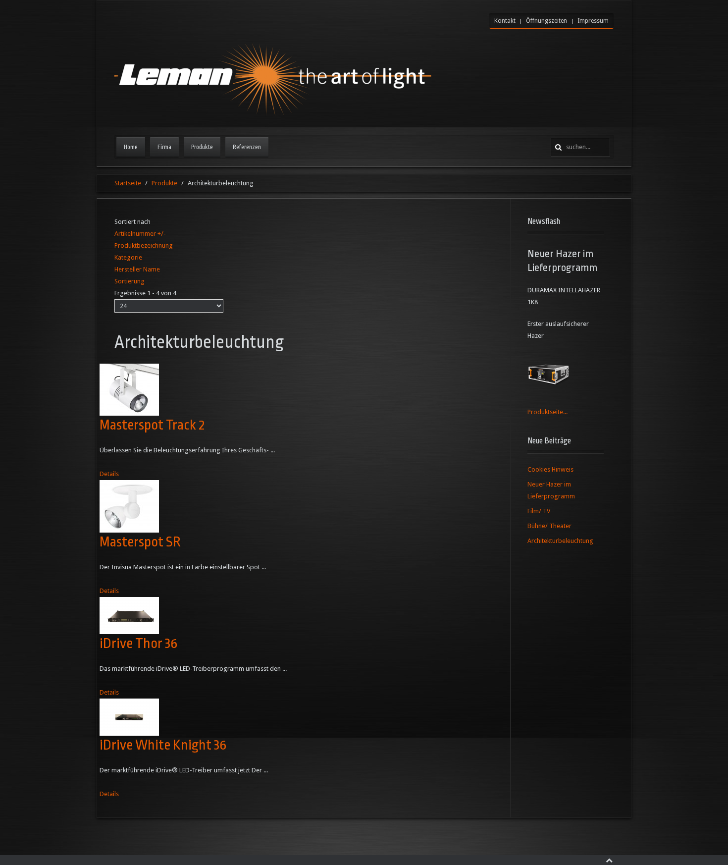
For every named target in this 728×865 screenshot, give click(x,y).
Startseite (127, 183)
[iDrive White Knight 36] (129, 716)
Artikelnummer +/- (140, 233)
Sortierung (129, 281)
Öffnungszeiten (546, 20)
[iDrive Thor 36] (129, 615)
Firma (164, 147)
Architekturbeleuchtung (560, 540)
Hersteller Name (137, 269)
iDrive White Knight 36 (163, 745)
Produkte (202, 147)
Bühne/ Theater (549, 526)
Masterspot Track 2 (152, 425)
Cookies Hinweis (550, 469)
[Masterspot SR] (129, 505)
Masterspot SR (140, 542)
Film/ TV (538, 511)
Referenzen (247, 147)
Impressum (593, 20)
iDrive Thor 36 (138, 643)
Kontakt (505, 20)
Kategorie (128, 257)
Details (109, 474)
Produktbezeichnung (143, 245)
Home (131, 147)
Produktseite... (547, 412)
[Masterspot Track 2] (129, 389)
